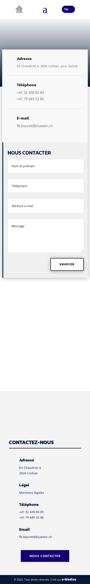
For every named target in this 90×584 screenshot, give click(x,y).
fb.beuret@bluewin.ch (35, 537)
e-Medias (69, 579)
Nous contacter (45, 556)
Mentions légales (31, 493)
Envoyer (67, 264)
